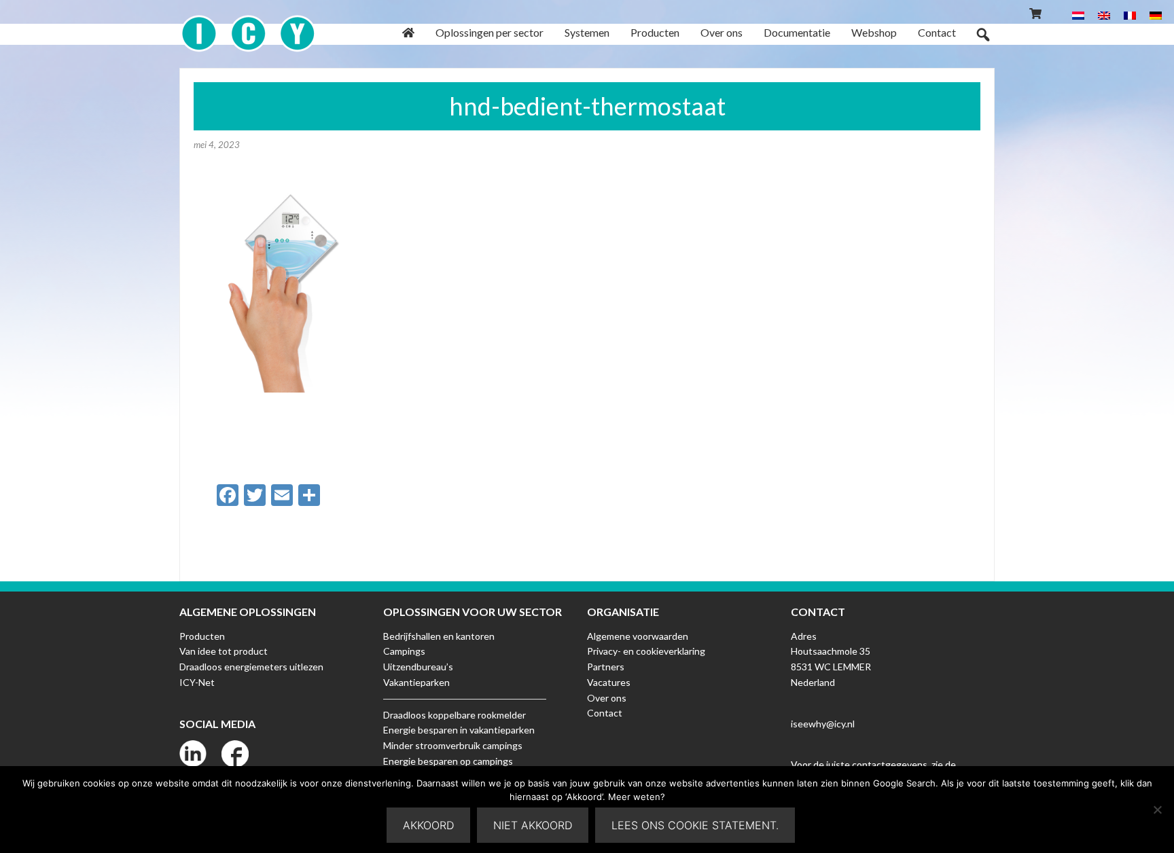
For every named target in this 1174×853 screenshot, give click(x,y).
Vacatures (608, 682)
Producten (202, 636)
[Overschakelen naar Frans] (1130, 14)
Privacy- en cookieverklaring (646, 651)
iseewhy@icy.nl (823, 723)
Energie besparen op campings (448, 761)
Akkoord (428, 825)
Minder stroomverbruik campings (452, 745)
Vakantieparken (416, 682)
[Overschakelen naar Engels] (1104, 14)
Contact (604, 713)
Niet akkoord (532, 825)
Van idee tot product (223, 651)
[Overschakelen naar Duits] (1156, 14)
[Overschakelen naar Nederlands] (1078, 14)
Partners (605, 666)
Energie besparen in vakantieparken (459, 730)
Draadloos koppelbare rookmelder (454, 715)
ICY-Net (197, 682)
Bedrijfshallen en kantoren (439, 636)
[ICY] (248, 26)
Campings (404, 651)
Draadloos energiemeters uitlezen (251, 666)
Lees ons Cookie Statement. (695, 825)
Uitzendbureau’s (418, 666)
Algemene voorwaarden (637, 636)
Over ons (606, 698)
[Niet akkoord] (1157, 809)
